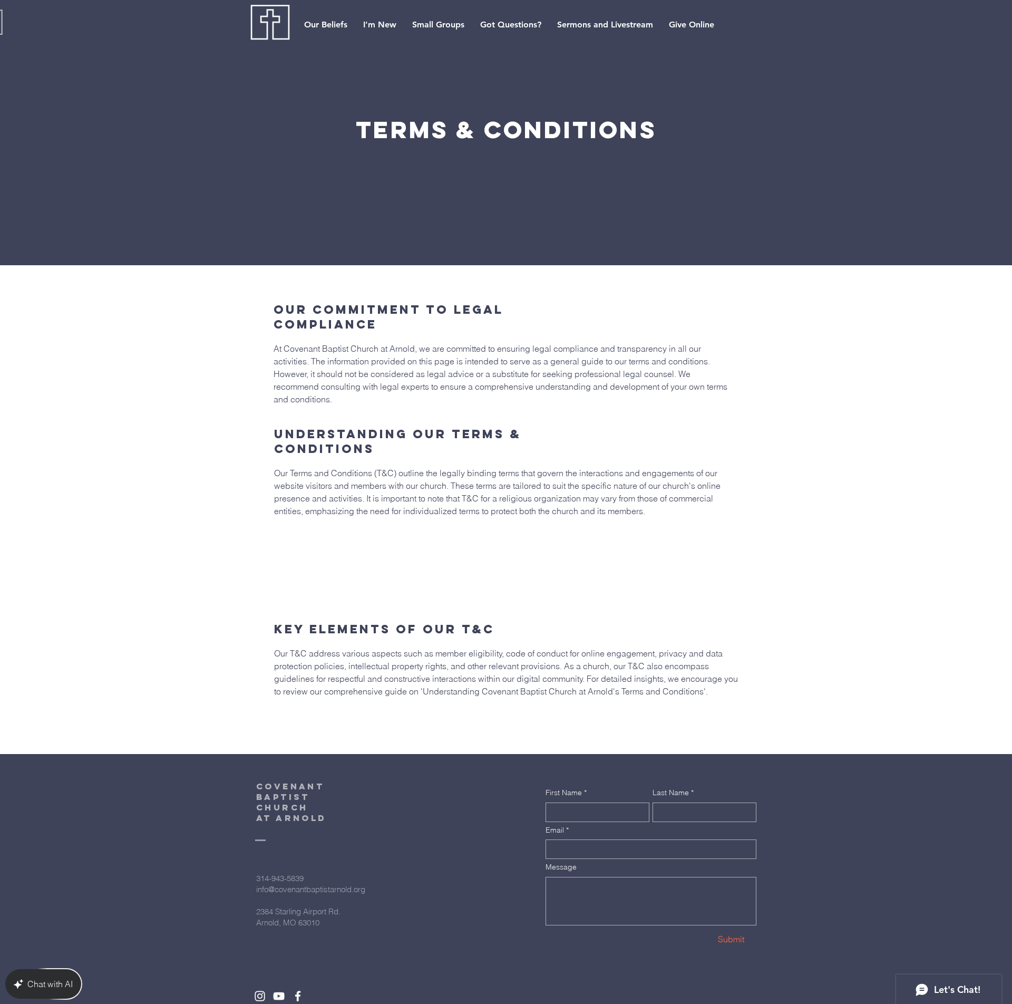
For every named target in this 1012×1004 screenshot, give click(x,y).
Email (557, 830)
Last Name (673, 792)
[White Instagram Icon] (260, 996)
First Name (566, 792)
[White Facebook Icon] (298, 996)
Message (561, 867)
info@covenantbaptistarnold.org (310, 889)
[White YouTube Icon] (279, 996)
